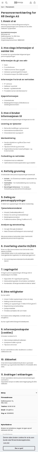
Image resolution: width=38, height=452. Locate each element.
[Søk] (6, 2)
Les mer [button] (6, 443)
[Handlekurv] (34, 2)
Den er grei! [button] (19, 448)
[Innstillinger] (31, 2)
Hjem (2, 7)
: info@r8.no (9, 410)
